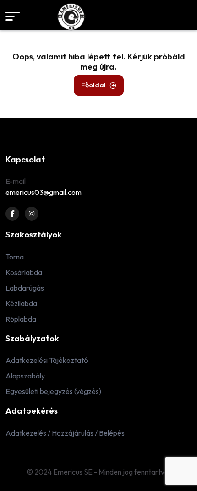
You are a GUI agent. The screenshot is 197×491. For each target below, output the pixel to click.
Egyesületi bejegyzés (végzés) (53, 391)
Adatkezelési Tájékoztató (46, 360)
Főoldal (93, 85)
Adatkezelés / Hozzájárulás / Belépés (65, 432)
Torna (14, 256)
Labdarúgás (24, 287)
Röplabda (20, 319)
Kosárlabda (23, 272)
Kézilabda (21, 303)
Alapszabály (25, 375)
